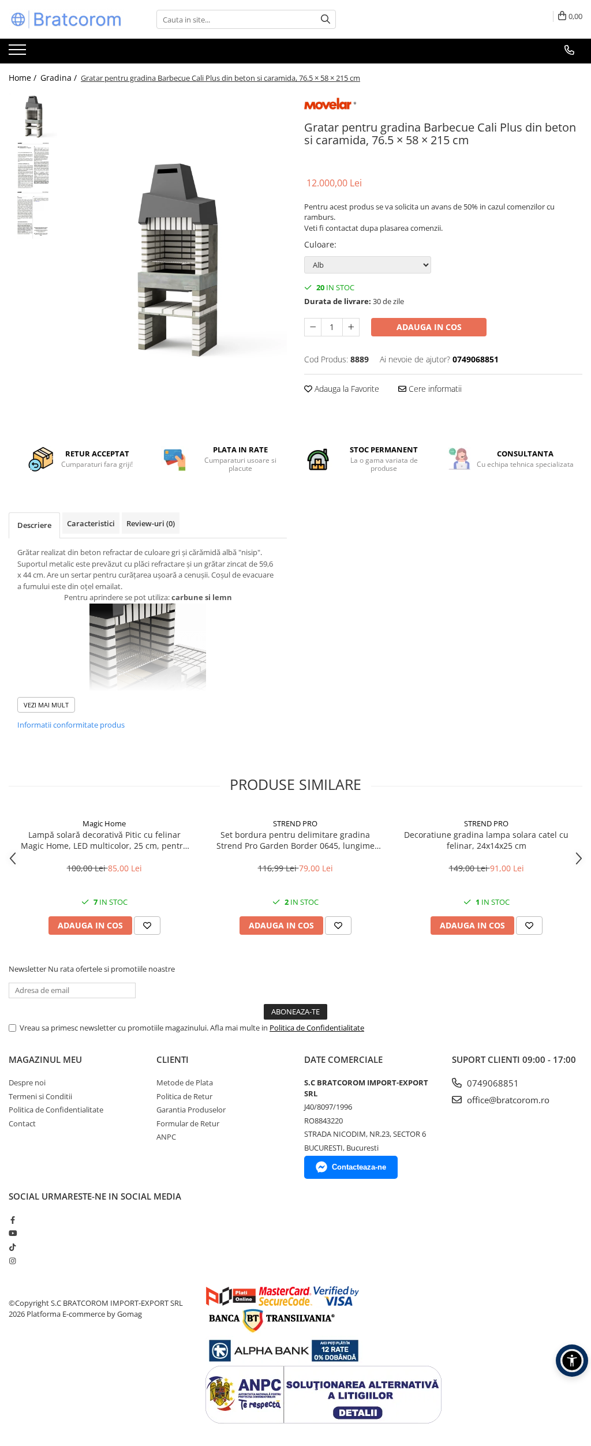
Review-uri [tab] (150, 523)
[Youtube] (12, 1233)
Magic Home (104, 823)
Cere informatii (434, 388)
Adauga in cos (429, 326)
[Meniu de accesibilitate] (572, 1360)
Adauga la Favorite (345, 388)
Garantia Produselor (191, 1109)
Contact (22, 1123)
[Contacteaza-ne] (569, 50)
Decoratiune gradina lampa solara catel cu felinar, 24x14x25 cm (486, 840)
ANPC (166, 1137)
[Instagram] (12, 1261)
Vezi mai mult (46, 704)
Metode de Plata (184, 1082)
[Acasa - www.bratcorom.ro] (66, 19)
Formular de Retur (187, 1123)
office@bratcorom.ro (507, 1100)
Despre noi (27, 1082)
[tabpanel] (175, 261)
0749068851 (492, 1083)
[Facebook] (12, 1220)
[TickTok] (12, 1247)
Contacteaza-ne (359, 1167)
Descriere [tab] (34, 525)
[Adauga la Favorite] (147, 925)
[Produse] (19, 53)
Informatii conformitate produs (71, 725)
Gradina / (59, 77)
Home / (24, 77)
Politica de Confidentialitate (317, 1027)
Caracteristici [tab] (91, 523)
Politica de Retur (184, 1096)
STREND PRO (295, 823)
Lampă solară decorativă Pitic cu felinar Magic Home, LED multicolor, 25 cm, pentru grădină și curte (104, 840)
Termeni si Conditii (40, 1096)
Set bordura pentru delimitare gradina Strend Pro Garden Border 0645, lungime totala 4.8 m (295, 840)
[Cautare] (325, 19)
